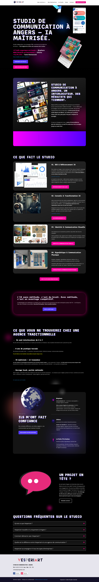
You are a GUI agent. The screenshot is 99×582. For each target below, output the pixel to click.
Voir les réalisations (21, 67)
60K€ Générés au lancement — (27, 52)
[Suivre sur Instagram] (22, 573)
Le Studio (60, 2)
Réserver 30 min (81, 2)
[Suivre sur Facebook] (14, 573)
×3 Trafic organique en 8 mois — (29, 50)
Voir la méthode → (49, 309)
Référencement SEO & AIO (60, 186)
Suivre (17, 573)
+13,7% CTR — (25, 55)
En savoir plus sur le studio (19, 380)
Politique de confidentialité (28, 579)
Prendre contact (65, 500)
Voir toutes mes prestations (49, 279)
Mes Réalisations (52, 2)
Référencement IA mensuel (41, 579)
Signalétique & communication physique (64, 269)
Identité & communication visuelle (63, 243)
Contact (72, 2)
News (66, 2)
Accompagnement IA (59, 218)
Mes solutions (41, 2)
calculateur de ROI (55, 213)
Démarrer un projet (20, 61)
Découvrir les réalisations (28, 432)
